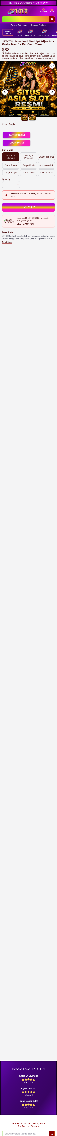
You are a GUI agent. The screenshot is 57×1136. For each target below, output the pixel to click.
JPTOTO (28, 207)
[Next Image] (52, 92)
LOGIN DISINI (17, 143)
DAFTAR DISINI (16, 135)
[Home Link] (17, 11)
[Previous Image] (5, 92)
